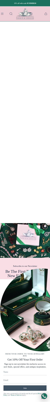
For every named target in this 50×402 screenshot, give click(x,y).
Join (25, 388)
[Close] (45, 283)
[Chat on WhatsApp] (44, 396)
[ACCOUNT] (30, 14)
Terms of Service (16, 395)
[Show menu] (3, 14)
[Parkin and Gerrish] (25, 14)
